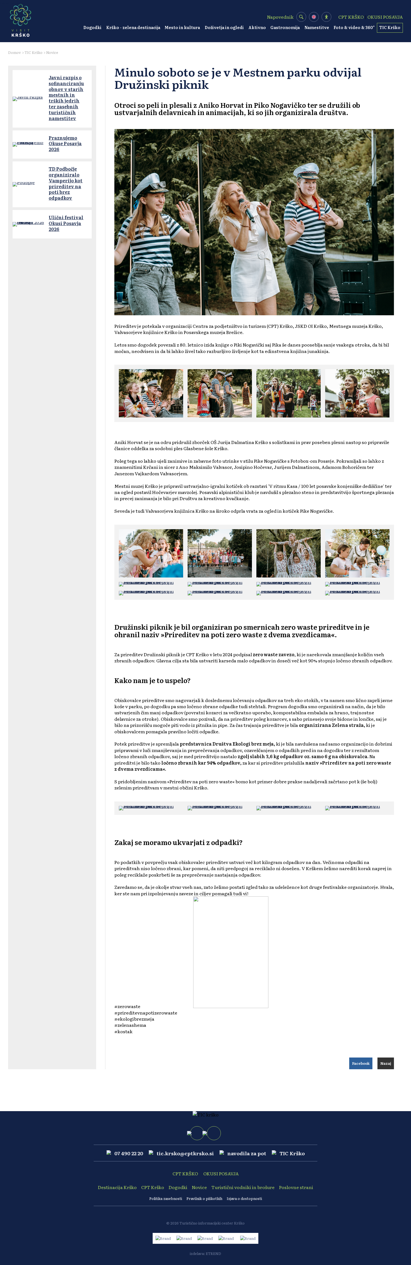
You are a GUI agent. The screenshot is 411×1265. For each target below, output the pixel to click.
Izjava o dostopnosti (244, 1198)
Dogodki (92, 27)
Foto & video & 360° (354, 27)
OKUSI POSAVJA (385, 16)
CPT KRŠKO (351, 16)
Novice (52, 52)
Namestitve (316, 27)
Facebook (361, 1063)
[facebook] (197, 1133)
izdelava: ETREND (205, 1253)
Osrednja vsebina (13, 3)
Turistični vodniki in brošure (243, 1187)
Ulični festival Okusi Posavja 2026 (66, 223)
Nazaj (385, 1063)
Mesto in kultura (182, 27)
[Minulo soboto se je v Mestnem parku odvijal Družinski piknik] (151, 393)
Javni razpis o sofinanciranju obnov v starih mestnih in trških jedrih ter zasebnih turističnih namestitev (66, 97)
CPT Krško (152, 1187)
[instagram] (213, 1133)
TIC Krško (389, 27)
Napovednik (280, 16)
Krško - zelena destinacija (133, 27)
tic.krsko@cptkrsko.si (185, 1153)
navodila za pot (246, 1153)
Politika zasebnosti (165, 1198)
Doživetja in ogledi (224, 27)
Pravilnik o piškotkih (204, 1198)
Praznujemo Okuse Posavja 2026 (65, 143)
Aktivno (257, 27)
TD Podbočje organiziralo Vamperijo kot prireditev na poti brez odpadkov (65, 183)
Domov (14, 52)
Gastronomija (285, 27)
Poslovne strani (296, 1187)
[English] (314, 17)
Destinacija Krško (117, 1187)
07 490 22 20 (128, 1153)
